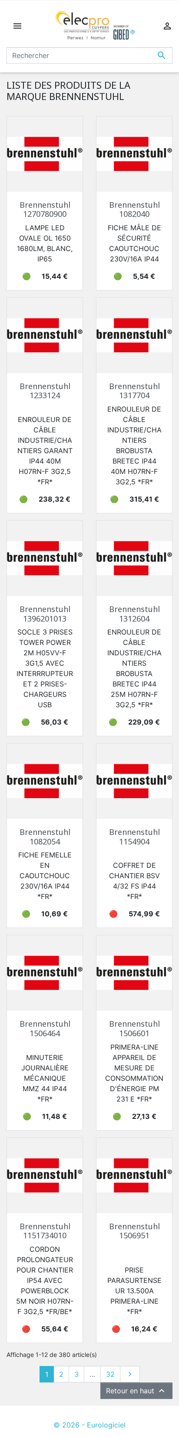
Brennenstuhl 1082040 (134, 209)
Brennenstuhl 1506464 (45, 1028)
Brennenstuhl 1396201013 (45, 614)
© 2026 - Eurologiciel (89, 1425)
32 (110, 1374)
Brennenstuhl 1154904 (134, 837)
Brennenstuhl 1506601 (134, 1028)
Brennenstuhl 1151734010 (45, 1231)
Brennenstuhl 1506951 (134, 1231)
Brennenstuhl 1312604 (134, 614)
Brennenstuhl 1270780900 (45, 209)
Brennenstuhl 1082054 (45, 837)
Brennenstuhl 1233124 (45, 391)
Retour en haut (136, 1390)
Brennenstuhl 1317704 (134, 391)
